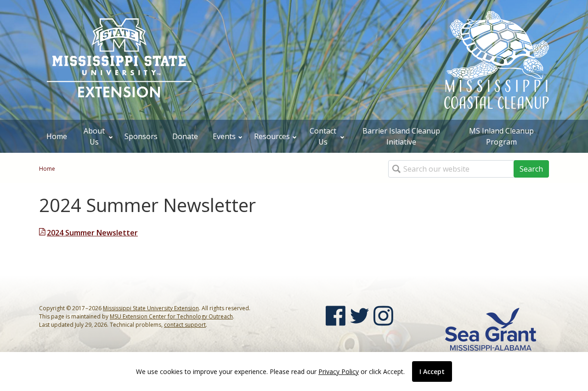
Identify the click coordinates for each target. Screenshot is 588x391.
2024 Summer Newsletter (92, 233)
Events (224, 136)
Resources (272, 136)
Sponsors (141, 136)
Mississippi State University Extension (151, 308)
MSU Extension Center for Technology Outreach (171, 316)
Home (56, 136)
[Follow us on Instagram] (383, 315)
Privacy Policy (338, 371)
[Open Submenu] (110, 136)
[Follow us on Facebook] (335, 315)
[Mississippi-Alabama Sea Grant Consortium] (490, 329)
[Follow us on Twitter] (359, 315)
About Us (94, 136)
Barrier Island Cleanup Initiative (401, 136)
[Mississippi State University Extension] (119, 58)
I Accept (432, 371)
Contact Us (323, 136)
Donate (185, 136)
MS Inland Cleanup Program (501, 136)
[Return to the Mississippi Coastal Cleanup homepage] (496, 59)
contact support (185, 325)
